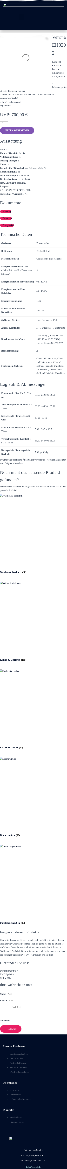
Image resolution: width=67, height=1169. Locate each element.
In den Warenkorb (17, 130)
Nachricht (5, 1020)
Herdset (61, 76)
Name (3, 994)
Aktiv (54, 76)
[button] (22, 17)
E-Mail (3, 1000)
